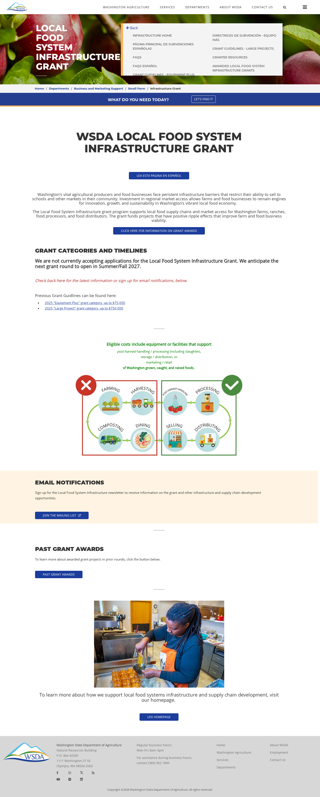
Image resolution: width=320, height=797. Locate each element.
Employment (279, 752)
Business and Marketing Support (98, 88)
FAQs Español (145, 66)
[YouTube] (58, 779)
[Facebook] (57, 773)
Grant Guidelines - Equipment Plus (164, 75)
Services (223, 760)
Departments (59, 88)
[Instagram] (69, 773)
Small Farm (136, 88)
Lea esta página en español (159, 175)
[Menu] (305, 7)
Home (39, 88)
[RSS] (93, 773)
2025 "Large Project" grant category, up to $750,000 (84, 308)
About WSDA (279, 745)
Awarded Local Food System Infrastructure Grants (238, 68)
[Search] (285, 7)
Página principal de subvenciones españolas (163, 46)
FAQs (137, 57)
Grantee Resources (230, 57)
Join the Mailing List (60, 515)
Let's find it (203, 99)
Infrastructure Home (152, 35)
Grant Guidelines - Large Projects (243, 49)
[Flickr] (69, 779)
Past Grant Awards (59, 574)
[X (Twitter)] (81, 773)
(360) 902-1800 (158, 763)
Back (133, 27)
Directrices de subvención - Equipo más (244, 38)
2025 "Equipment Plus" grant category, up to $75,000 (85, 303)
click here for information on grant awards (159, 231)
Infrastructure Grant (165, 88)
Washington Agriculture (234, 752)
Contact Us (278, 760)
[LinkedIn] (81, 779)
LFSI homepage (159, 717)
